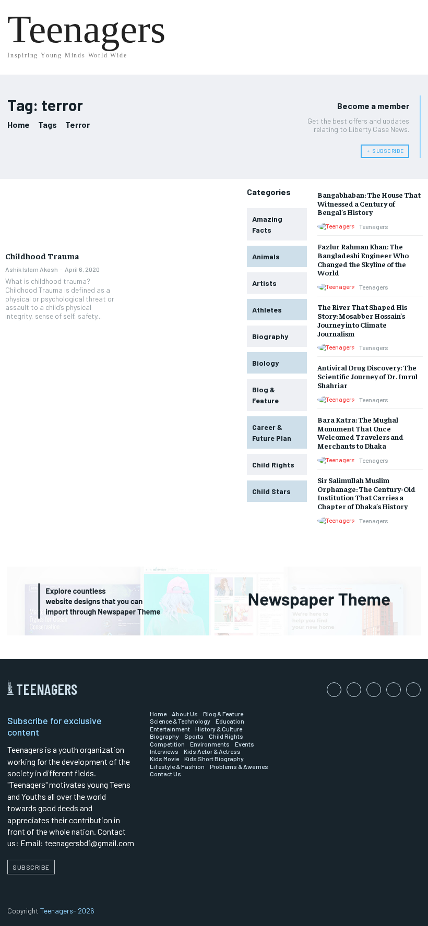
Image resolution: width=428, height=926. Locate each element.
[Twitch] (393, 689)
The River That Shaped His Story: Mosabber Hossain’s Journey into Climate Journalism (362, 320)
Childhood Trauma (42, 255)
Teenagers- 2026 (67, 910)
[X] (413, 689)
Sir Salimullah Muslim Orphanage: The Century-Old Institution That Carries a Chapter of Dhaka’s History (366, 493)
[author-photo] (337, 226)
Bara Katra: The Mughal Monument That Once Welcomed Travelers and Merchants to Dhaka (360, 432)
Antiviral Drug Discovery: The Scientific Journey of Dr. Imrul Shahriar (367, 376)
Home (18, 124)
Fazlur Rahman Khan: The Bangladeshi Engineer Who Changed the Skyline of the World (363, 259)
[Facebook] (334, 689)
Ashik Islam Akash (31, 269)
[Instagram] (354, 689)
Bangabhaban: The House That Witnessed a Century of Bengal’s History (369, 203)
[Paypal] (373, 689)
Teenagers (373, 226)
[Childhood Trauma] (60, 217)
